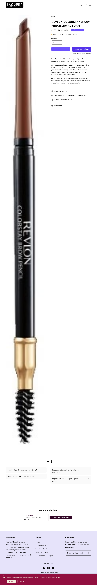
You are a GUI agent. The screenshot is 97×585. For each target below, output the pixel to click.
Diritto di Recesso (42, 552)
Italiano (46, 564)
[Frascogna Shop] (15, 4)
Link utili (39, 538)
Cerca (38, 542)
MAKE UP (54, 16)
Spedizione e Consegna (44, 556)
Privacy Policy (41, 545)
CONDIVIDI (58, 106)
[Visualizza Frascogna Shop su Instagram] (44, 568)
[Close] (95, 575)
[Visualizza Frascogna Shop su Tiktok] (48, 568)
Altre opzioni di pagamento (82, 53)
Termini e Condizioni (43, 549)
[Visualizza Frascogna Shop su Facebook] (52, 568)
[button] (81, 5)
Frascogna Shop (47, 572)
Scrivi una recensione (60, 517)
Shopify (55, 572)
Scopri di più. (56, 577)
